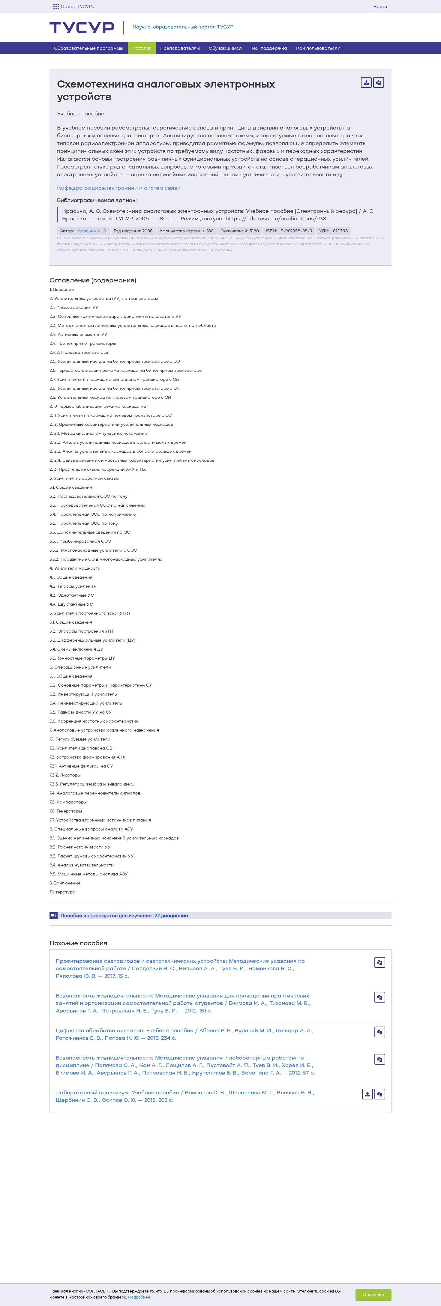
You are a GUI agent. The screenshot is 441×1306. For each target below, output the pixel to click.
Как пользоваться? (318, 48)
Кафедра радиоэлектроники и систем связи (119, 187)
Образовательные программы (88, 48)
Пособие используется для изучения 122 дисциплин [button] (124, 915)
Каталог (141, 48)
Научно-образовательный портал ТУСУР (183, 26)
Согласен (373, 1294)
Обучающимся (225, 48)
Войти (380, 6)
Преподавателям (180, 48)
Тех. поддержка (269, 48)
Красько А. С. (92, 230)
